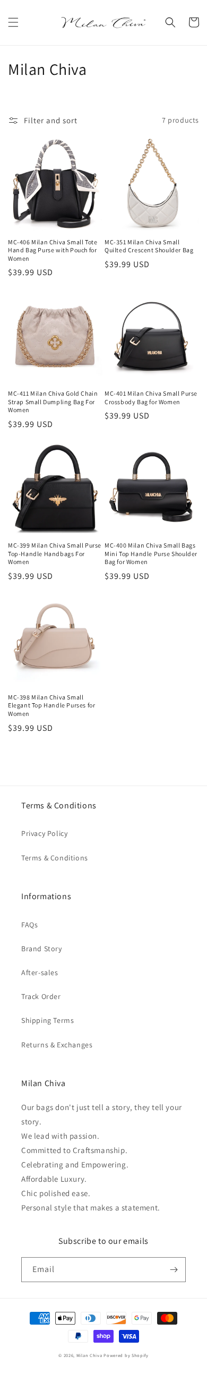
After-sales (39, 972)
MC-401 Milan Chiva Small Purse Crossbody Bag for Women (151, 397)
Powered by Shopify (126, 1355)
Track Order (41, 996)
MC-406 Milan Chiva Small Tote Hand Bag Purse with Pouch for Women (52, 250)
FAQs (29, 924)
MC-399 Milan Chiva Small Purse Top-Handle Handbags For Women (54, 553)
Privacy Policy (44, 833)
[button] (13, 22)
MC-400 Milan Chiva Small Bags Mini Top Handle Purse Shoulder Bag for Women (151, 553)
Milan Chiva (89, 1355)
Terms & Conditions (54, 858)
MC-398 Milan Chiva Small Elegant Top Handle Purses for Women (51, 705)
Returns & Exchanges (56, 1044)
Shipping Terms (47, 1020)
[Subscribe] (173, 1269)
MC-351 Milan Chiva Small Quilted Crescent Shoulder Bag (149, 246)
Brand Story (41, 948)
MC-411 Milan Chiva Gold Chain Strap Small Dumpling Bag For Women (53, 401)
